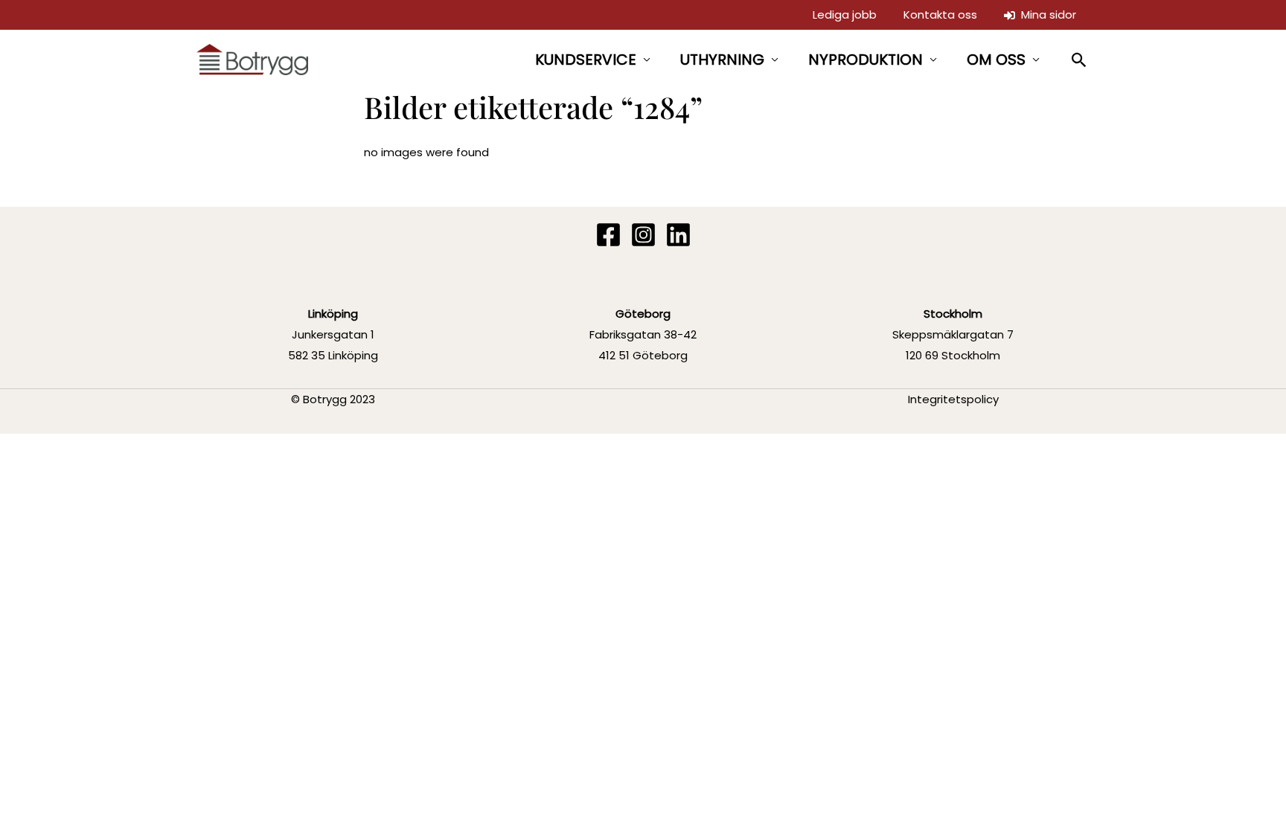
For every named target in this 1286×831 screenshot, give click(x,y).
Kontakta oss (940, 14)
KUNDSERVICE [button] (585, 59)
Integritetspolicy (953, 399)
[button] (1079, 60)
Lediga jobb (845, 14)
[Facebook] (608, 235)
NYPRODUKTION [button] (865, 59)
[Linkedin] (678, 235)
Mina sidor (1045, 14)
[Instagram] (643, 235)
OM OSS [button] (996, 59)
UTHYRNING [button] (722, 59)
